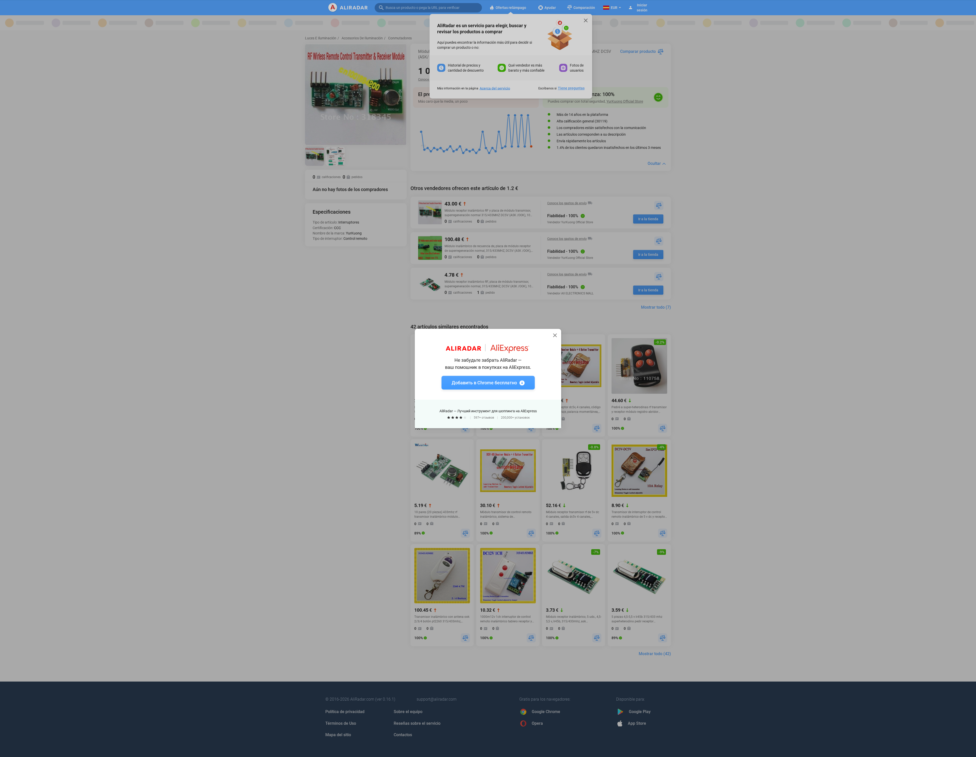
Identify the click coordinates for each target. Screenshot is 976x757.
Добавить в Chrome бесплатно (484, 382)
